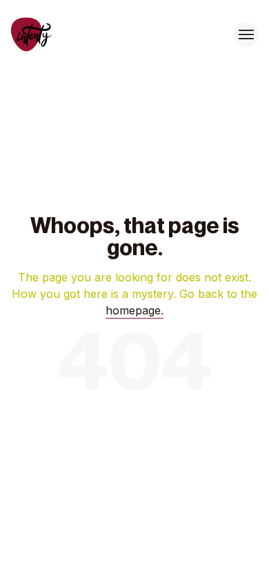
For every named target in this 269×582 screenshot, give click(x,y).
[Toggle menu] (246, 34)
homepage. (134, 310)
